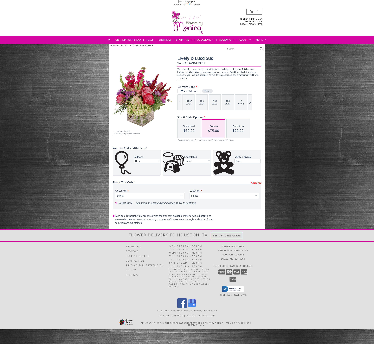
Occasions (204, 39)
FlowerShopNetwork (189, 323)
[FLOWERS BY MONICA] (187, 22)
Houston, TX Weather (171, 315)
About (243, 39)
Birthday (165, 39)
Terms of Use (196, 325)
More (259, 39)
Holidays (225, 39)
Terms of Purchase (237, 323)
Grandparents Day (128, 39)
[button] (254, 12)
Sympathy (182, 39)
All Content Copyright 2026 (158, 323)
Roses (150, 39)
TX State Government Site (200, 315)
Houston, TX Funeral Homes (173, 310)
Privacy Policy (214, 323)
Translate (195, 4)
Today (207, 91)
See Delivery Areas (227, 235)
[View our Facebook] (182, 307)
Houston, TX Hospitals (204, 310)
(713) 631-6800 (255, 24)
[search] (261, 48)
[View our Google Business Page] (192, 307)
